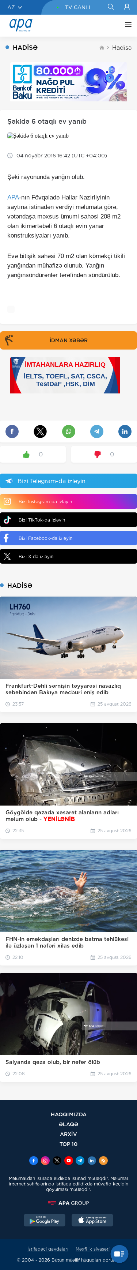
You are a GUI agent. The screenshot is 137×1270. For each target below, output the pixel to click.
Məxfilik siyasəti (93, 1249)
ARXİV (68, 1134)
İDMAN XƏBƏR (69, 340)
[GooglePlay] (44, 1221)
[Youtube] (68, 1161)
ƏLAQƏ (68, 1124)
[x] (57, 1161)
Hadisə (122, 47)
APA (13, 197)
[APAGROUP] (68, 1203)
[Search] (110, 7)
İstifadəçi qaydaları (47, 1249)
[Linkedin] (91, 1161)
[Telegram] (80, 1161)
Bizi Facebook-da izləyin (45, 538)
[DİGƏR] (126, 25)
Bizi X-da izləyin (36, 556)
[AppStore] (92, 1221)
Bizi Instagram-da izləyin (45, 501)
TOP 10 (68, 1144)
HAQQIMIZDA (69, 1114)
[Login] (127, 7)
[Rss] (103, 1161)
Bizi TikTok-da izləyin (42, 520)
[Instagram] (45, 1161)
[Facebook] (33, 1161)
